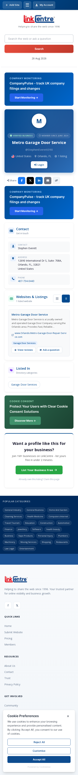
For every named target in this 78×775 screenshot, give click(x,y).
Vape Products (26, 535)
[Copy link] (56, 180)
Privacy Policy (12, 684)
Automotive (63, 523)
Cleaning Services (13, 516)
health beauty (53, 529)
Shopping (46, 542)
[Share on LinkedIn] (39, 180)
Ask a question (51, 349)
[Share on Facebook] (21, 180)
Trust (7, 678)
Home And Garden (58, 510)
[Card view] (57, 299)
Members (10, 644)
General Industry (13, 510)
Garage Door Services (24, 384)
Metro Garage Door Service (30, 314)
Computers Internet (58, 516)
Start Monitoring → (26, 97)
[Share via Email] (47, 180)
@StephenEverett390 (39, 149)
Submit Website (13, 632)
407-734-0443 (26, 281)
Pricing (8, 638)
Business (9, 535)
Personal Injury (45, 535)
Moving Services (28, 542)
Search (39, 48)
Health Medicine (35, 516)
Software (36, 529)
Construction (46, 523)
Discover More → (25, 420)
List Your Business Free (37, 470)
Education (30, 523)
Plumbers (63, 535)
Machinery (10, 542)
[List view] (66, 299)
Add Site (14, 4)
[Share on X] (30, 180)
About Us (9, 665)
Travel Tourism (12, 523)
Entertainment (27, 548)
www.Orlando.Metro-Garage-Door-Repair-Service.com (40, 334)
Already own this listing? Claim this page (39, 479)
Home (8, 626)
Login (41, 164)
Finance (8, 529)
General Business (35, 510)
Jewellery (22, 529)
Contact (9, 672)
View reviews (25, 349)
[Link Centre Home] (39, 18)
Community (11, 705)
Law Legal (9, 548)
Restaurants (62, 542)
